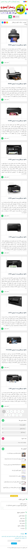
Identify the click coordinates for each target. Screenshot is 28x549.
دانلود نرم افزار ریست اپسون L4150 (17, 198)
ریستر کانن (23, 432)
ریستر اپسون (22, 428)
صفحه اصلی (22, 516)
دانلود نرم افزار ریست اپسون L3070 (17, 313)
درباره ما (23, 528)
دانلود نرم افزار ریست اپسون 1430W (17, 121)
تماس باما (22, 523)
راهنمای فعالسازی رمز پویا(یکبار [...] (14, 453)
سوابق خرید (22, 521)
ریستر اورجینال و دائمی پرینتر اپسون (10, 2)
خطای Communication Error (15, 476)
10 (9, 415)
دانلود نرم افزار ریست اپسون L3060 (17, 274)
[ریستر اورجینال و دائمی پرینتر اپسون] (14, 9)
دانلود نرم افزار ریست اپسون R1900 (17, 45)
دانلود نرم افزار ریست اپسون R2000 (17, 84)
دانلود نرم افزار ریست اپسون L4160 (17, 159)
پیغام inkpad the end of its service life (13, 459)
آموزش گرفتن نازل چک (16, 470)
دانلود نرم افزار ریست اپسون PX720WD (16, 350)
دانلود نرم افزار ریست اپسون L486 (17, 389)
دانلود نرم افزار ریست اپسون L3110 (17, 237)
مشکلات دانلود (21, 526)
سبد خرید (22, 518)
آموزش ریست (22, 425)
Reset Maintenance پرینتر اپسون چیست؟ (12, 464)
